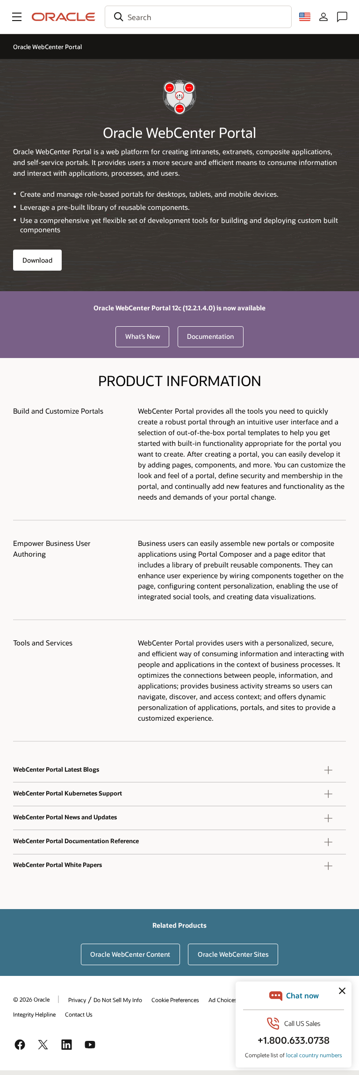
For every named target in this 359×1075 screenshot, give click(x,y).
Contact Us (79, 1014)
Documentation (210, 336)
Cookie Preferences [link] (175, 999)
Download (37, 260)
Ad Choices (222, 999)
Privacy (77, 999)
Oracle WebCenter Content (130, 954)
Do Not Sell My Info (117, 999)
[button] (16, 16)
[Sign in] (323, 16)
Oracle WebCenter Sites (233, 954)
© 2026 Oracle (31, 999)
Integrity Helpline (34, 1014)
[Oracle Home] (63, 17)
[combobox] (198, 17)
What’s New (142, 336)
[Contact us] (342, 16)
